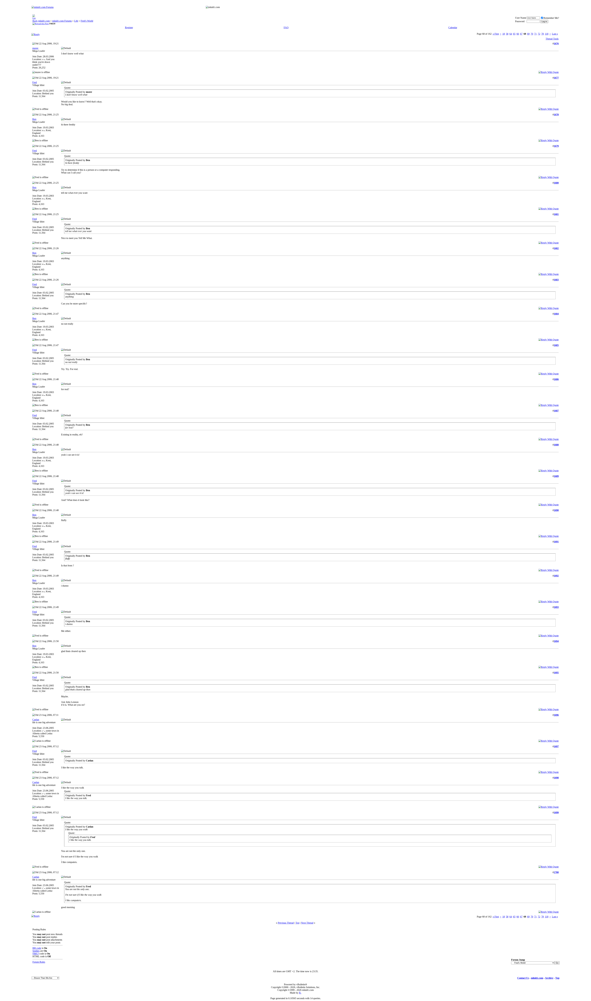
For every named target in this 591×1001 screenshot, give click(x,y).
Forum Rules (38, 962)
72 (539, 34)
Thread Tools (552, 38)
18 (503, 34)
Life (76, 21)
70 (532, 34)
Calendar (452, 27)
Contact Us (523, 978)
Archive (549, 978)
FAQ (286, 27)
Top (297, 922)
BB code (36, 948)
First (496, 34)
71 (535, 34)
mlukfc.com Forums (62, 21)
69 (528, 34)
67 (521, 34)
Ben (34, 119)
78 (542, 34)
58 (507, 34)
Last (555, 34)
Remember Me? (551, 18)
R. (300, 992)
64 (510, 34)
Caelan (35, 719)
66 (518, 34)
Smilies (36, 951)
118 (546, 34)
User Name (520, 17)
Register (129, 27)
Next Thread (307, 922)
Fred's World (87, 21)
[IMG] (35, 953)
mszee (35, 48)
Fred (34, 82)
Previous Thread (286, 922)
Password (520, 21)
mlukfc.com (44, 21)
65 (514, 34)
